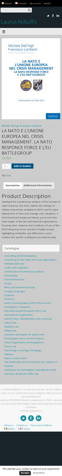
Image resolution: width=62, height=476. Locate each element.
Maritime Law (11, 326)
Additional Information (38, 185)
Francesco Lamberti (31, 125)
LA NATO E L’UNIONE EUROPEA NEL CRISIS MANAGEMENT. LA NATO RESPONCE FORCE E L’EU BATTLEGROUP (27, 142)
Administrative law (14, 263)
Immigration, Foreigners (17, 306)
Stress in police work (15, 358)
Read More (39, 472)
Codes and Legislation (16, 267)
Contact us (22, 425)
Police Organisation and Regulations (24, 342)
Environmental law (14, 279)
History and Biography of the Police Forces (27, 302)
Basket (47, 3)
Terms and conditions (41, 425)
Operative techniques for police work (24, 334)
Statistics (9, 354)
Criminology (11, 275)
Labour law (10, 322)
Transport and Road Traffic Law (21, 373)
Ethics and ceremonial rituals (19, 287)
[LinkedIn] (57, 15)
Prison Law (10, 346)
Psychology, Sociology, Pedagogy (22, 350)
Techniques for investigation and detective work (30, 369)
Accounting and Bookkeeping (20, 255)
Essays (8, 283)
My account (35, 3)
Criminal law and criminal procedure (23, 271)
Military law (10, 330)
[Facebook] (53, 15)
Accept (25, 472)
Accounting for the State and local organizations (30, 259)
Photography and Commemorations (24, 338)
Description (13, 185)
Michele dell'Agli (10, 125)
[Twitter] (48, 15)
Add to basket (22, 166)
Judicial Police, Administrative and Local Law (28, 318)
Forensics (9, 295)
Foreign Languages (14, 291)
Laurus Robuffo (19, 22)
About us (8, 425)
